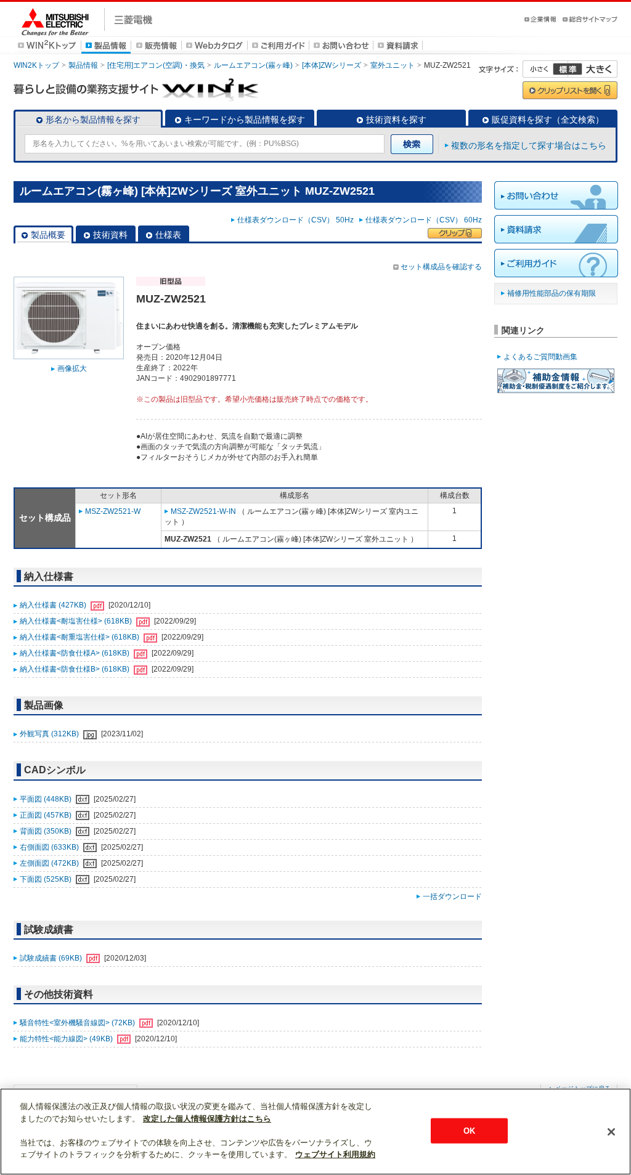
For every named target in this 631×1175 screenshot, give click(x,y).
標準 (567, 69)
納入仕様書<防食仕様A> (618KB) (75, 653)
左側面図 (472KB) (50, 863)
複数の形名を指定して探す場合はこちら (528, 145)
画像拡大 (72, 368)
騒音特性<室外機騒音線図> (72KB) (78, 1022)
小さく (545, 69)
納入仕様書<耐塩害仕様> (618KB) (77, 621)
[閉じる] (611, 1131)
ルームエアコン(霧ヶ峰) (253, 65)
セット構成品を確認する (441, 266)
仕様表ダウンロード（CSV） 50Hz (297, 220)
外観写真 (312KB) (50, 734)
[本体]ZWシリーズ (331, 65)
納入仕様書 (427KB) (54, 605)
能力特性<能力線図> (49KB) (67, 1039)
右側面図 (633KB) (50, 847)
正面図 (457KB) (46, 815)
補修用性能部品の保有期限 (551, 293)
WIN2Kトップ (36, 65)
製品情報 (83, 65)
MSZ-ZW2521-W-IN (203, 511)
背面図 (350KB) (46, 831)
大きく (592, 69)
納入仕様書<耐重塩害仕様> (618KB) (80, 637)
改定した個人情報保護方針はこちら (207, 1118)
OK (469, 1130)
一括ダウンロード (452, 896)
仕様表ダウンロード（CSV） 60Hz (423, 220)
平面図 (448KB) (46, 799)
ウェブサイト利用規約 (335, 1154)
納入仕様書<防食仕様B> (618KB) (75, 669)
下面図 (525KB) (46, 879)
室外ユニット (392, 65)
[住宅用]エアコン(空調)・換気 (156, 65)
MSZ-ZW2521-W (112, 511)
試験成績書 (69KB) (52, 958)
